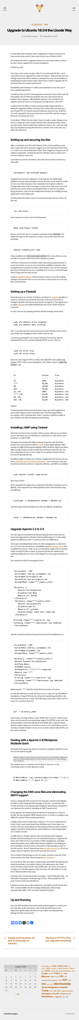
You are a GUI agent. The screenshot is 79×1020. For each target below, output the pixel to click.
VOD (54, 991)
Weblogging (46, 994)
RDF (65, 979)
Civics (43, 968)
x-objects (58, 997)
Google (44, 973)
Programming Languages (49, 980)
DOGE (47, 971)
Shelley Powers (31, 36)
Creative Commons (63, 968)
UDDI (51, 991)
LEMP (41, 445)
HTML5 (57, 973)
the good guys (48, 858)
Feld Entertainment (65, 971)
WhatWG (55, 994)
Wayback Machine (67, 991)
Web (46, 24)
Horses (51, 973)
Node (57, 976)
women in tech (65, 994)
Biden (54, 966)
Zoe (67, 997)
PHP (65, 976)
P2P (61, 976)
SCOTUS (50, 984)
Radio (60, 980)
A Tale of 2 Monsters (46, 966)
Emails (53, 971)
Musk (52, 976)
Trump (45, 990)
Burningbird (13, 1014)
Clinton (48, 968)
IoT (62, 973)
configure (55, 297)
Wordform (47, 996)
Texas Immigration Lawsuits (54, 987)
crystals (71, 968)
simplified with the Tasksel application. (30, 462)
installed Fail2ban (24, 277)
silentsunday (62, 983)
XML (63, 997)
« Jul (17, 994)
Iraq (65, 973)
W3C (59, 991)
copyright (54, 968)
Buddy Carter (63, 966)
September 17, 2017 (50, 36)
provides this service (52, 848)
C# (69, 966)
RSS (43, 984)
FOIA (73, 971)
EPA (57, 971)
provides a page (57, 546)
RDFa (69, 980)
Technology (36, 24)
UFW (19, 305)
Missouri (45, 976)
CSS (42, 971)
